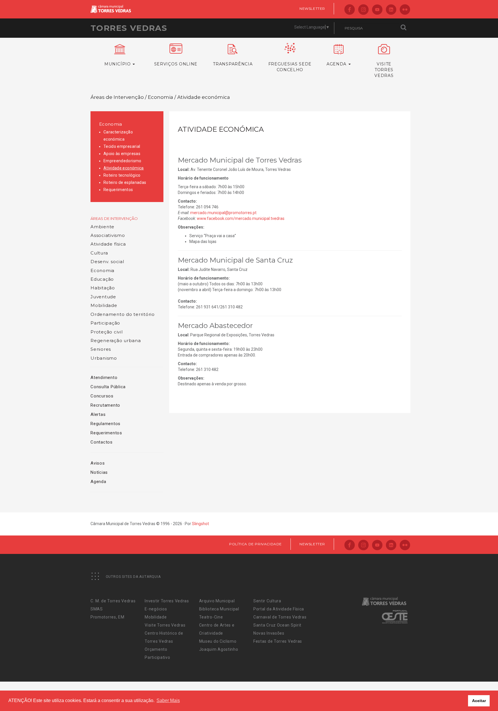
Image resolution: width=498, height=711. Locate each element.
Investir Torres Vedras (167, 601)
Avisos (97, 463)
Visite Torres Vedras (165, 625)
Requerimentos (118, 189)
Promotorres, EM (107, 617)
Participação (105, 323)
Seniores (100, 349)
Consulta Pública (108, 386)
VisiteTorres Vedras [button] (383, 69)
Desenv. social (107, 261)
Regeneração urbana (115, 340)
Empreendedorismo (122, 161)
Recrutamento (105, 405)
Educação (102, 279)
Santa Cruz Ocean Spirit (277, 625)
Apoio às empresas (121, 153)
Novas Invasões (268, 633)
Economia (110, 124)
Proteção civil (106, 332)
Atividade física (108, 244)
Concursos (102, 396)
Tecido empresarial (121, 146)
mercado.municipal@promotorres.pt (223, 212)
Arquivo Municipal (217, 601)
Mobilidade (103, 305)
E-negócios (156, 609)
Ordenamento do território (122, 314)
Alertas (97, 414)
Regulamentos (105, 423)
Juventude (103, 296)
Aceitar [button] (479, 700)
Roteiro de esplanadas (124, 182)
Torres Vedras (128, 28)
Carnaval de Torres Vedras (280, 617)
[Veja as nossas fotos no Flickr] (405, 10)
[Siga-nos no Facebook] (349, 10)
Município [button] (118, 64)
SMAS (96, 609)
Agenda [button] (337, 64)
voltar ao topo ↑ (471, 694)
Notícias (99, 472)
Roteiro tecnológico (122, 175)
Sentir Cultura (267, 601)
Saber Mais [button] (168, 700)
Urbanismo (103, 358)
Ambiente (102, 226)
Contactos (101, 442)
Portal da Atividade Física (278, 609)
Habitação (102, 288)
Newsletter (312, 8)
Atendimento (103, 377)
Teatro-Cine (211, 617)
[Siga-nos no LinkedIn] (391, 10)
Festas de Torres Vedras (277, 641)
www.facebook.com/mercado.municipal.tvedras (240, 218)
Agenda (98, 481)
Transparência (232, 64)
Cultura (99, 253)
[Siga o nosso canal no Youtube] (377, 10)
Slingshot (200, 523)
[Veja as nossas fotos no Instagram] (363, 10)
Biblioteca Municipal (219, 609)
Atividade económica (123, 168)
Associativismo (107, 235)
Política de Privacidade (255, 544)
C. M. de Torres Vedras (112, 601)
